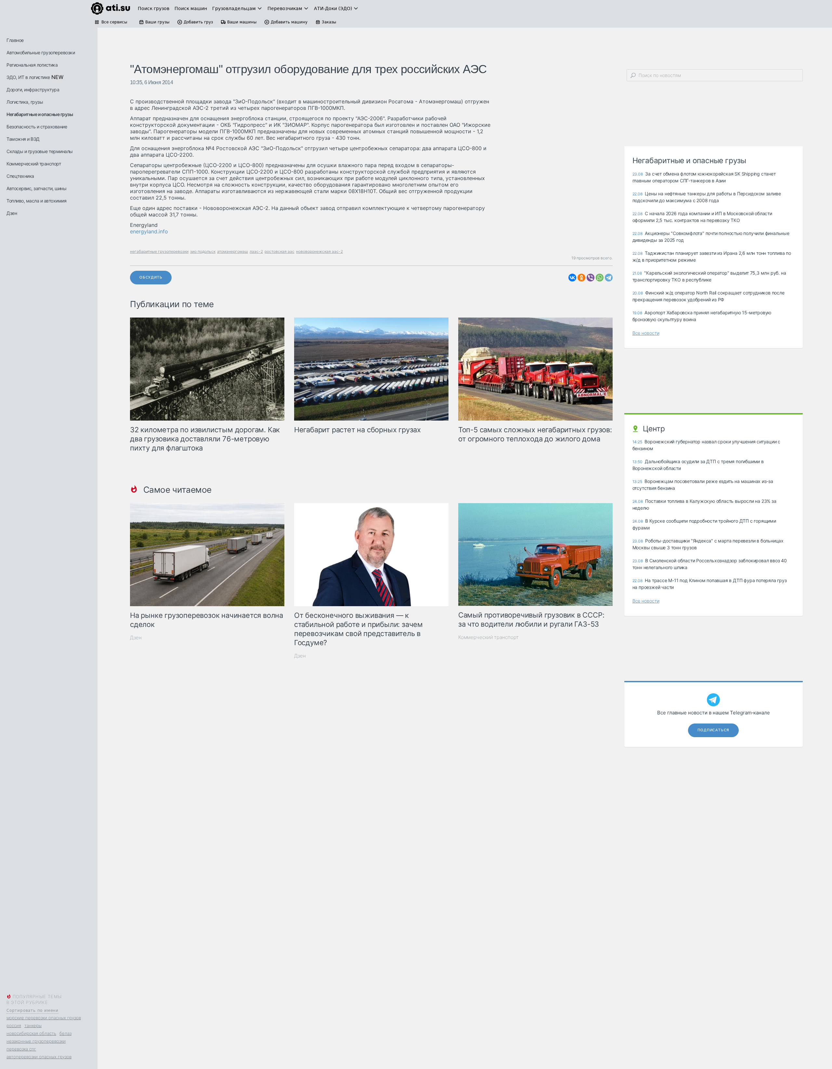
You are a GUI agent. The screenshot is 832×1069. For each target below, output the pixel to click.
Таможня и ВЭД (23, 139)
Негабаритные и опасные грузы (39, 114)
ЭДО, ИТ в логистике (28, 77)
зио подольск (202, 251)
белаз (65, 1033)
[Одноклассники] (581, 277)
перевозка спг (21, 1048)
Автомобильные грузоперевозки (40, 52)
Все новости (645, 333)
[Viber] (590, 277)
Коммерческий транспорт (33, 163)
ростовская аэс (279, 251)
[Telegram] (609, 277)
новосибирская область (31, 1033)
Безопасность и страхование (36, 126)
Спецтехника (20, 176)
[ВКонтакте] (572, 277)
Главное (15, 40)
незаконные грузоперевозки (36, 1041)
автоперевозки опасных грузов (39, 1056)
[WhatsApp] (600, 277)
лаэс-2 (256, 251)
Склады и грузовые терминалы (39, 151)
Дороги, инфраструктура (32, 89)
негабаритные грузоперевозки (159, 251)
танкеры (33, 1025)
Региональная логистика (32, 65)
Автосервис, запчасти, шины (36, 188)
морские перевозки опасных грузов (43, 1017)
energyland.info (149, 231)
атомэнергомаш (232, 251)
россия (13, 1025)
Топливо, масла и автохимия (36, 200)
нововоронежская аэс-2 (319, 251)
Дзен (11, 213)
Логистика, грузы (24, 102)
